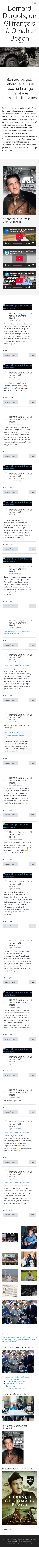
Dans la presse (11, 1386)
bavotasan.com (28, 1543)
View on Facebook (10, 355)
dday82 (7, 388)
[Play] (6, 243)
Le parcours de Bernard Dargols (17, 1377)
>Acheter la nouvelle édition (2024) (17, 220)
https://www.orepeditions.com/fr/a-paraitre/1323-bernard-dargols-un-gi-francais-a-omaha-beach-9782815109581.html (19, 1339)
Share (32, 355)
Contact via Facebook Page (16, 1388)
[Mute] (29, 243)
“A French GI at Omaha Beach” (17, 1381)
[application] (19, 236)
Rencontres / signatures (14, 1384)
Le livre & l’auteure (12, 1379)
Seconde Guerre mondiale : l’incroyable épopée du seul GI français (15, 734)
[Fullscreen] (33, 243)
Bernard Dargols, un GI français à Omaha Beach (19, 23)
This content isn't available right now (16, 665)
